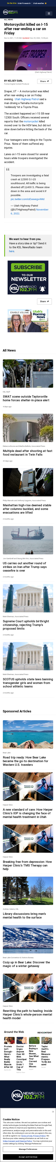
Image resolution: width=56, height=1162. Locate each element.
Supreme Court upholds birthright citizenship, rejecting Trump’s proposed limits (26, 624)
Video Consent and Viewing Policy (17, 1141)
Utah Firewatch (24, 3)
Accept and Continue (28, 1157)
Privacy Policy (39, 1136)
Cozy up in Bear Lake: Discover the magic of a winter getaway (26, 964)
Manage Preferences (28, 1149)
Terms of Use (26, 1136)
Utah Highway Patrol (27, 99)
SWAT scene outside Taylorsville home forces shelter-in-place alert (26, 398)
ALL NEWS (8, 20)
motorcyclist (31, 121)
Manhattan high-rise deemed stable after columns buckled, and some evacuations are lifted (27, 508)
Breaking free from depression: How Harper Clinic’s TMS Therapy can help (27, 865)
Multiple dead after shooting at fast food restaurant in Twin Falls (27, 452)
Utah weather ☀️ (40, 3)
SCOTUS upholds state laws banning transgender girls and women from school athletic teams (28, 682)
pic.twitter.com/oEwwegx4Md (27, 199)
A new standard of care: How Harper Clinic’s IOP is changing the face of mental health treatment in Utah (28, 813)
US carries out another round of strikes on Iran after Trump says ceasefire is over (25, 566)
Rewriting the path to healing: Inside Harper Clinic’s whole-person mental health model (27, 1014)
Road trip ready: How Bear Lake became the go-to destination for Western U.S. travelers (25, 761)
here (11, 251)
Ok (53, 1111)
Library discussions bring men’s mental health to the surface (24, 915)
